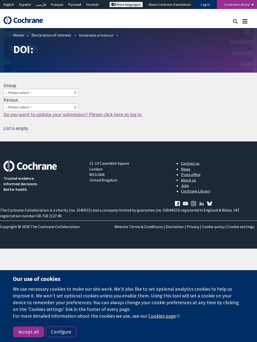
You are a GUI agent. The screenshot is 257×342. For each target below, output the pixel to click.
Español (25, 4)
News (185, 169)
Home (18, 35)
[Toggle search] (235, 21)
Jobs (185, 185)
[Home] (26, 20)
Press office (191, 174)
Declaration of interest (51, 35)
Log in (205, 4)
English (9, 4)
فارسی (41, 4)
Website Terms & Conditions (138, 226)
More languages (128, 4)
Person (11, 100)
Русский (74, 4)
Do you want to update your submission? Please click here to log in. (73, 114)
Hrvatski (92, 4)
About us (188, 180)
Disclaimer (175, 226)
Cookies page (162, 316)
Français (57, 4)
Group (10, 85)
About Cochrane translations (169, 4)
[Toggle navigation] (244, 21)
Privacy (193, 226)
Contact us (190, 163)
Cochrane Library (237, 4)
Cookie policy (213, 226)
